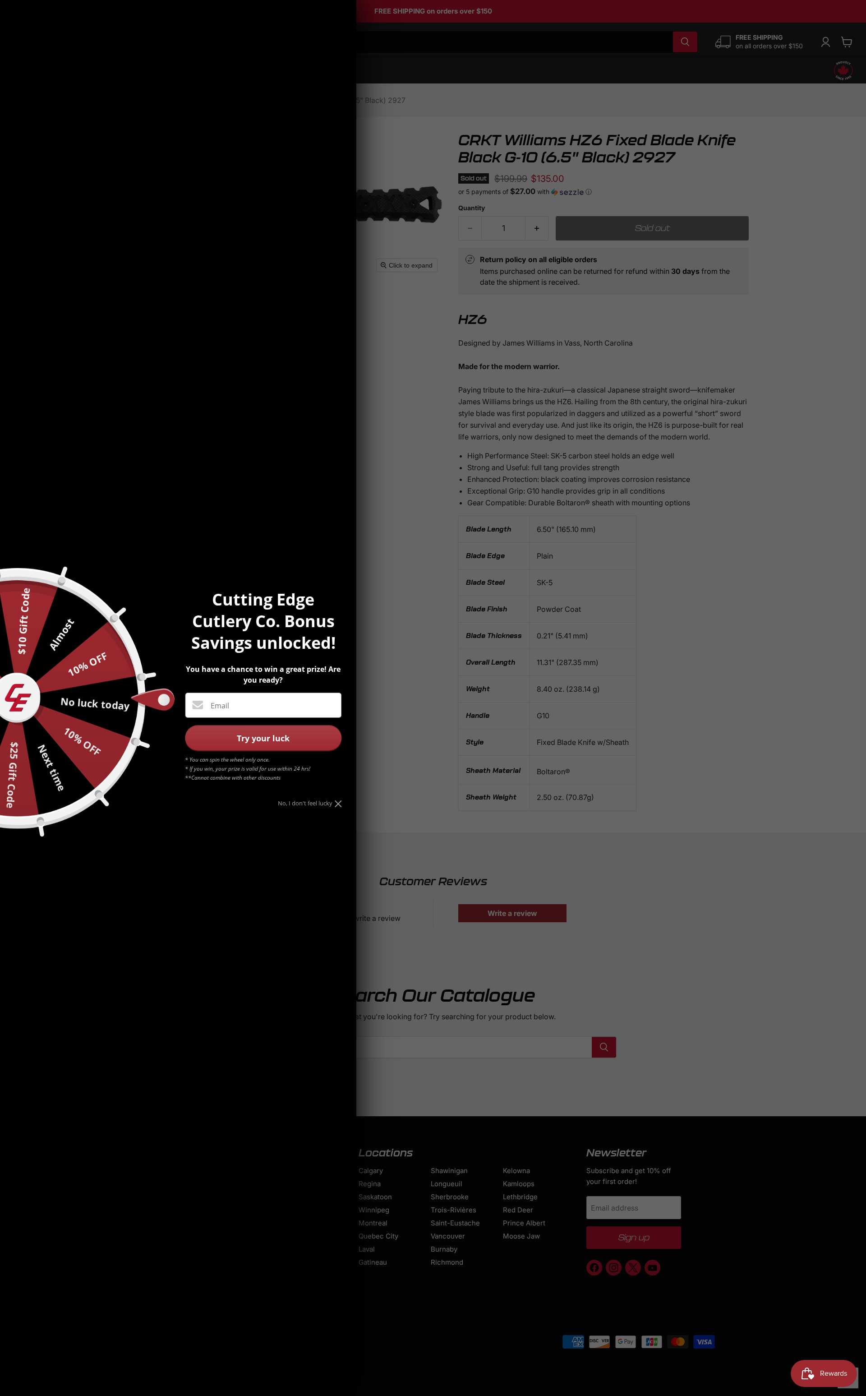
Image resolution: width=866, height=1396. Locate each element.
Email (220, 705)
